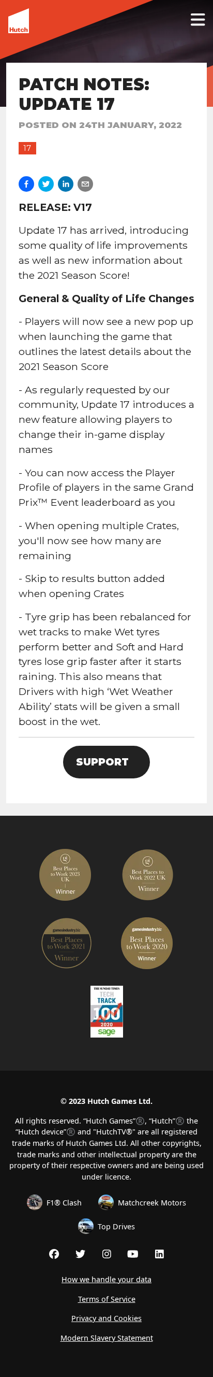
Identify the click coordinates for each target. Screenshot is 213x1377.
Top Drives (116, 1226)
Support (102, 762)
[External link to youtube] (133, 1253)
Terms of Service (106, 1299)
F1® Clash (64, 1203)
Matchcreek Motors (152, 1203)
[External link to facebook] (54, 1253)
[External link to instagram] (106, 1253)
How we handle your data (106, 1279)
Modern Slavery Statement (106, 1338)
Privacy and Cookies (106, 1318)
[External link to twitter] (80, 1253)
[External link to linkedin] (159, 1253)
